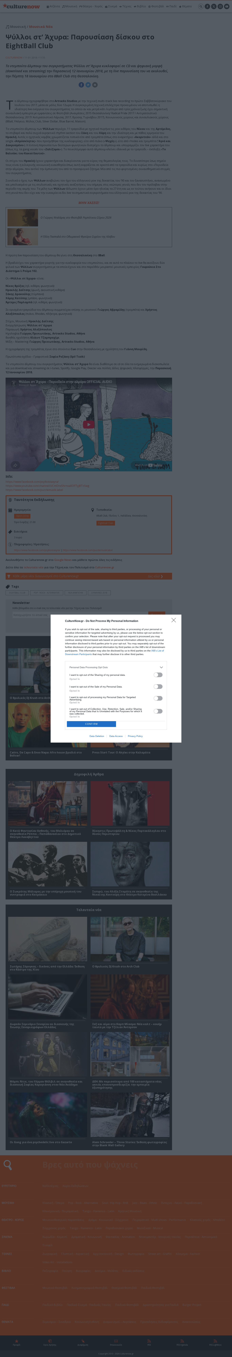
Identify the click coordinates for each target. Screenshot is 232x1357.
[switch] (158, 675)
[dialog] (116, 679)
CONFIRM (91, 724)
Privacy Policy (135, 736)
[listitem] (116, 667)
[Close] (175, 621)
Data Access (116, 736)
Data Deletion (97, 736)
